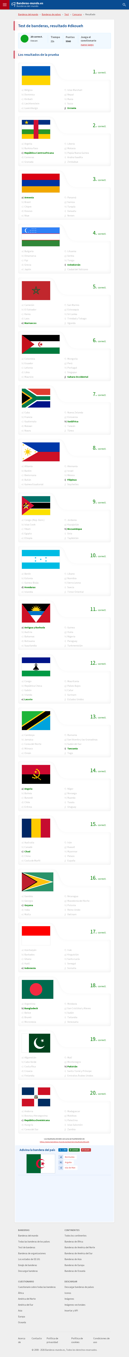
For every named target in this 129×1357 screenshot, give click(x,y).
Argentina (29, 1003)
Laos (26, 318)
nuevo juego (87, 44)
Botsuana (29, 641)
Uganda (71, 323)
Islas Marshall (74, 90)
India (27, 909)
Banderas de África (73, 1242)
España (71, 860)
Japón (27, 269)
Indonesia (30, 968)
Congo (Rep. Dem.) (34, 520)
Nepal (70, 94)
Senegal (71, 963)
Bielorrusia (30, 475)
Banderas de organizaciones (32, 1253)
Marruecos (30, 323)
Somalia (71, 968)
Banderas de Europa (74, 1265)
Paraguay (72, 641)
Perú (69, 363)
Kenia (27, 314)
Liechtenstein (31, 103)
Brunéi (27, 1017)
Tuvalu (70, 802)
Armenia (29, 197)
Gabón (27, 690)
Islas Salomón (75, 1125)
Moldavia (72, 1003)
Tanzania (72, 748)
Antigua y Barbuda (34, 627)
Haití (27, 963)
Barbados (29, 954)
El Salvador (30, 309)
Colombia (29, 358)
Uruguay (71, 807)
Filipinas (72, 479)
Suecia (70, 587)
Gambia (28, 896)
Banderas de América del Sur (78, 1253)
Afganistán (30, 1057)
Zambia (71, 1129)
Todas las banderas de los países (34, 1242)
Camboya (29, 735)
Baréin (27, 471)
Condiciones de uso (101, 1340)
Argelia (28, 143)
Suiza (70, 103)
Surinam (71, 694)
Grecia (27, 264)
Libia (27, 372)
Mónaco (28, 748)
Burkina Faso (31, 148)
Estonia (28, 578)
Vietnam (71, 914)
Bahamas (29, 636)
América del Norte (27, 1299)
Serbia (70, 256)
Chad (27, 851)
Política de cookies (77, 1340)
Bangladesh (31, 1008)
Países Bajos (74, 686)
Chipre (27, 206)
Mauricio (29, 377)
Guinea (71, 627)
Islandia (28, 592)
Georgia (28, 901)
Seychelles (73, 484)
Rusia (70, 99)
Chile (27, 802)
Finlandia (29, 1075)
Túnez (70, 430)
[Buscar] (124, 4)
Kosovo (28, 211)
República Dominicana (37, 1120)
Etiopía (28, 538)
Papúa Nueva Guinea (78, 153)
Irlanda (28, 694)
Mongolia (72, 358)
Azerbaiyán (30, 950)
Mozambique (74, 529)
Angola (28, 788)
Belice (27, 1012)
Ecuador (28, 363)
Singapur (72, 372)
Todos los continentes (75, 1236)
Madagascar (73, 1111)
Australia (29, 842)
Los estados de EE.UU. (29, 1259)
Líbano (71, 573)
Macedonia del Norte (78, 901)
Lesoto (28, 699)
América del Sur (25, 1305)
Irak (69, 950)
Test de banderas (26, 1247)
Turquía (71, 206)
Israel (70, 471)
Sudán (70, 1012)
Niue (26, 215)
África (21, 1293)
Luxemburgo (31, 108)
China (27, 856)
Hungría (28, 1125)
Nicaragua (72, 896)
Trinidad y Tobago (77, 318)
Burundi (28, 797)
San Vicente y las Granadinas (82, 739)
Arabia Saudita (75, 157)
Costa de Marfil (32, 860)
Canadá (28, 847)
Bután (27, 479)
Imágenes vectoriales (74, 1305)
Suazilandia (30, 645)
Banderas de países (51, 14)
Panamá (71, 197)
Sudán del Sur (74, 744)
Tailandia (72, 1017)
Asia (20, 1311)
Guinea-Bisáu (31, 582)
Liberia (71, 143)
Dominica (29, 94)
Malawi (28, 426)
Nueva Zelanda (75, 412)
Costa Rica (30, 1066)
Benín (27, 573)
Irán (69, 842)
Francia (28, 417)
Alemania (72, 466)
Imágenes (69, 1299)
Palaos (71, 856)
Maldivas (72, 1115)
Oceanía (22, 1322)
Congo (27, 681)
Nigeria (71, 636)
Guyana (28, 905)
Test (66, 14)
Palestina (72, 1120)
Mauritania (73, 681)
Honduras (30, 587)
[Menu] (4, 4)
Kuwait (71, 847)
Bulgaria (29, 251)
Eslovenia (72, 417)
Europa (21, 1316)
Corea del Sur (31, 1129)
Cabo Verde (30, 1062)
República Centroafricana (39, 153)
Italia (70, 632)
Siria (69, 533)
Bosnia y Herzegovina (36, 1115)
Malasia (71, 148)
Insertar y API (71, 1311)
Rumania (72, 735)
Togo (70, 753)
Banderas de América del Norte (79, 1247)
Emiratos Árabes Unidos (80, 1075)
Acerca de (21, 1340)
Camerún (29, 305)
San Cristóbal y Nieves (79, 1008)
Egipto (28, 533)
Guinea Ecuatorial (33, 484)
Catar (70, 690)
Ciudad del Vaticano (77, 269)
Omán (27, 753)
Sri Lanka (72, 314)
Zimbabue (72, 162)
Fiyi (26, 260)
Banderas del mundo (27, 6)
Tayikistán (73, 538)
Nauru (27, 430)
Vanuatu (71, 211)
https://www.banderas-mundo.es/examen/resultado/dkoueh (64, 1142)
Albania (28, 466)
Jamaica (28, 739)
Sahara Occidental (77, 377)
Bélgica (28, 90)
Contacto (37, 1338)
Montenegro (74, 1062)
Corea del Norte (32, 744)
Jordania (72, 520)
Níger (70, 788)
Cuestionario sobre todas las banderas (37, 1287)
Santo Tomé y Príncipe (79, 1071)
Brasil (27, 202)
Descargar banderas (28, 1271)
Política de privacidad (52, 1340)
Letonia (28, 367)
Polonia (71, 905)
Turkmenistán (75, 645)
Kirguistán (73, 954)
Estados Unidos (75, 699)
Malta (27, 914)
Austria (28, 632)
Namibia (71, 578)
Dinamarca (30, 256)
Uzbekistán (73, 264)
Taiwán (71, 426)
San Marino (73, 305)
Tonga (70, 260)
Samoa (71, 202)
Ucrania (71, 108)
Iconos (67, 1293)
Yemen (70, 215)
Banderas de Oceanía (74, 1271)
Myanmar (72, 851)
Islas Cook (29, 524)
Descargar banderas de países (79, 1287)
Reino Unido (73, 909)
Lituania (71, 251)
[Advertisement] (64, 1199)
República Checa (33, 686)
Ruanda (71, 797)
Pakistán (72, 1066)
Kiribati (28, 99)
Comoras (29, 157)
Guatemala (30, 421)
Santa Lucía (73, 959)
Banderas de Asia (72, 1259)
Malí (69, 1057)
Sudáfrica (72, 421)
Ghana (27, 959)
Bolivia (28, 793)
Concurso (77, 14)
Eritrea (28, 807)
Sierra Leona (74, 582)
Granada (28, 162)
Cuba (27, 412)
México (71, 475)
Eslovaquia (73, 309)
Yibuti (27, 529)
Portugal (72, 367)
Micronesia (30, 1022)
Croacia (28, 1071)
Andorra (28, 1111)
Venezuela (72, 1022)
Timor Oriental (75, 592)
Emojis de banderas (27, 1265)
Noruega (72, 793)
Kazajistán (73, 524)
